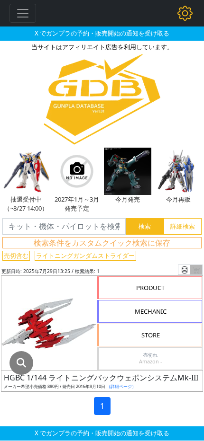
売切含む (16, 255)
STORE (150, 335)
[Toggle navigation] (22, 13)
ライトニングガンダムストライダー (85, 255)
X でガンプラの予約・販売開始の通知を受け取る (102, 33)
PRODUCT (150, 287)
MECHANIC (151, 311)
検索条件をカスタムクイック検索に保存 (102, 243)
